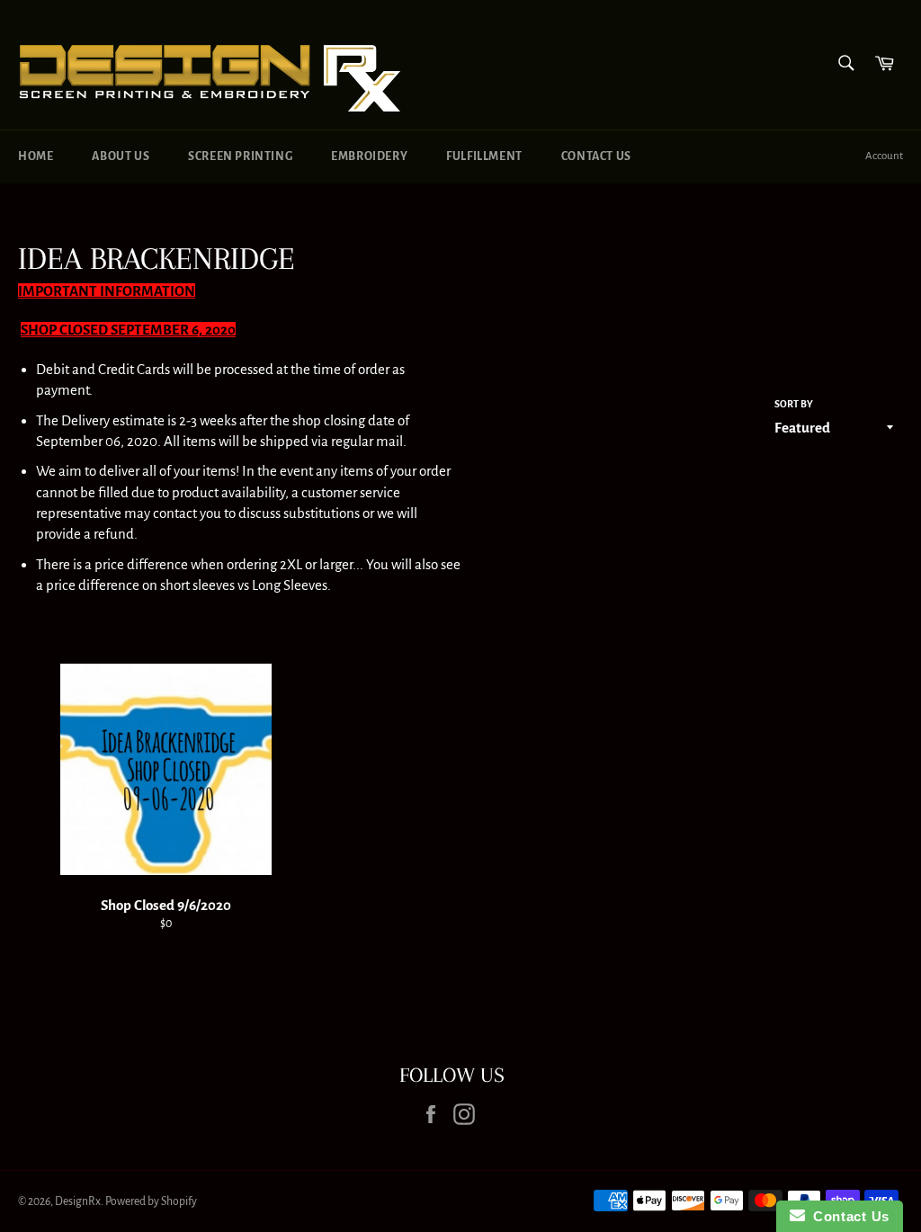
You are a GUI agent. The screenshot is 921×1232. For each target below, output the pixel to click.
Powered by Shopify (151, 1201)
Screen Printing (240, 156)
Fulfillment (484, 156)
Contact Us (596, 156)
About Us (120, 156)
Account (884, 156)
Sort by (793, 403)
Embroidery (369, 156)
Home (35, 156)
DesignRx (78, 1201)
